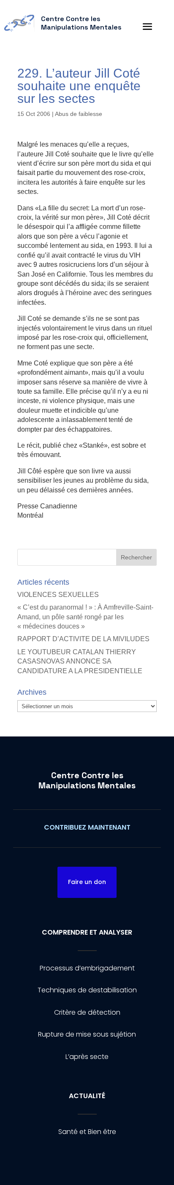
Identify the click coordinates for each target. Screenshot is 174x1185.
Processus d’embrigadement (87, 968)
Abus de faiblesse (78, 113)
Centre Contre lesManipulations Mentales (87, 780)
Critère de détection (87, 1012)
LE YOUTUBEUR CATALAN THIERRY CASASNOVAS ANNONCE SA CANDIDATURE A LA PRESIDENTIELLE (79, 661)
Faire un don (87, 882)
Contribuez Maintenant (87, 827)
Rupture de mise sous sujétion (87, 1034)
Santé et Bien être (87, 1132)
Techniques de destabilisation (87, 990)
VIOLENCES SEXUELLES (58, 594)
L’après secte (87, 1056)
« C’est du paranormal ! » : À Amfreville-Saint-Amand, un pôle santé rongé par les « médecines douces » (85, 617)
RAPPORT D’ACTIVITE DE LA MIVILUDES (83, 638)
